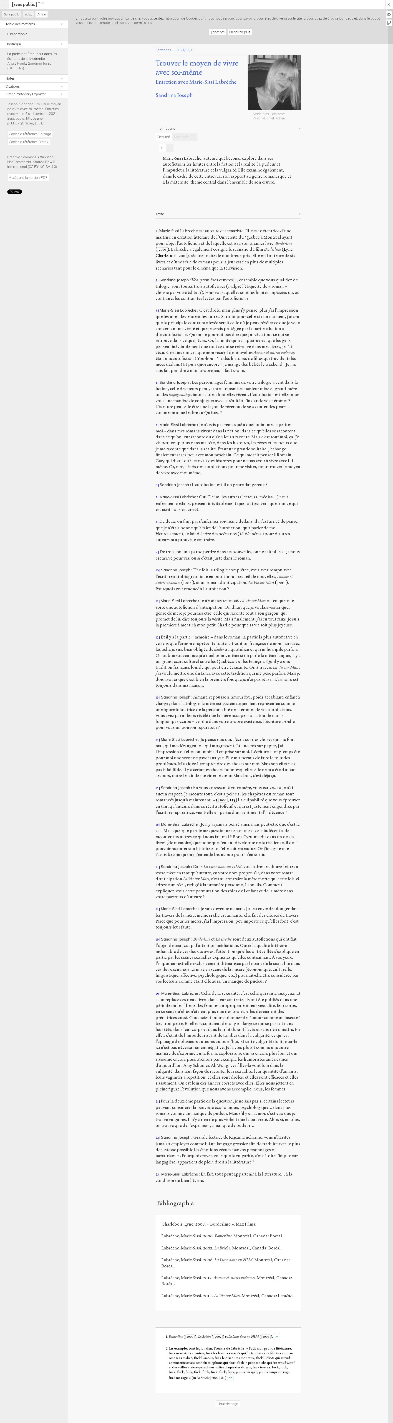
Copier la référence (30, 134)
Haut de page (228, 1404)
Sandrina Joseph (40, 63)
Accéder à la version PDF (28, 177)
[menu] (4, 4)
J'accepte (218, 32)
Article (41, 14)
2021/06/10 (185, 50)
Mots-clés (184, 137)
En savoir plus (239, 32)
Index (28, 14)
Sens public (11, 14)
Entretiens (163, 50)
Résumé (164, 137)
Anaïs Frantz (17, 63)
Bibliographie (17, 34)
